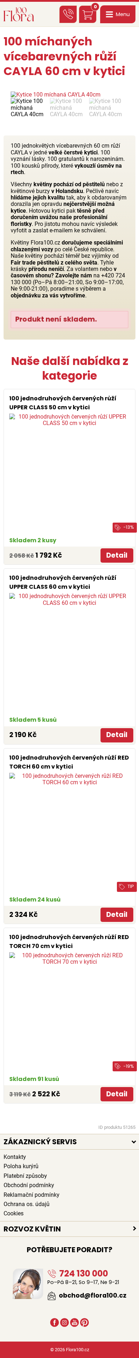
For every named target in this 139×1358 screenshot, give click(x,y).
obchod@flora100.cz (92, 1295)
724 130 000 (82, 1273)
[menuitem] (28, 108)
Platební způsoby (25, 1175)
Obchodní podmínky (29, 1185)
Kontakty (15, 1157)
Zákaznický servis (40, 1142)
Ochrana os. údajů (27, 1204)
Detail (117, 555)
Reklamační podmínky (32, 1194)
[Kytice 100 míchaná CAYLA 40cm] (69, 95)
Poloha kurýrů (21, 1166)
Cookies (14, 1213)
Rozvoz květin (32, 1229)
